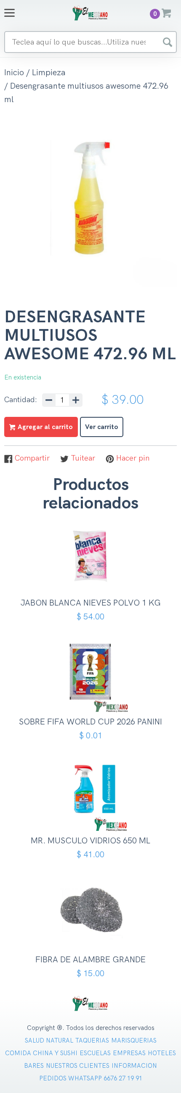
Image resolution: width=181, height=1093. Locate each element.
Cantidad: (20, 400)
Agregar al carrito (94, 574)
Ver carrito (101, 427)
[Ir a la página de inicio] (90, 12)
